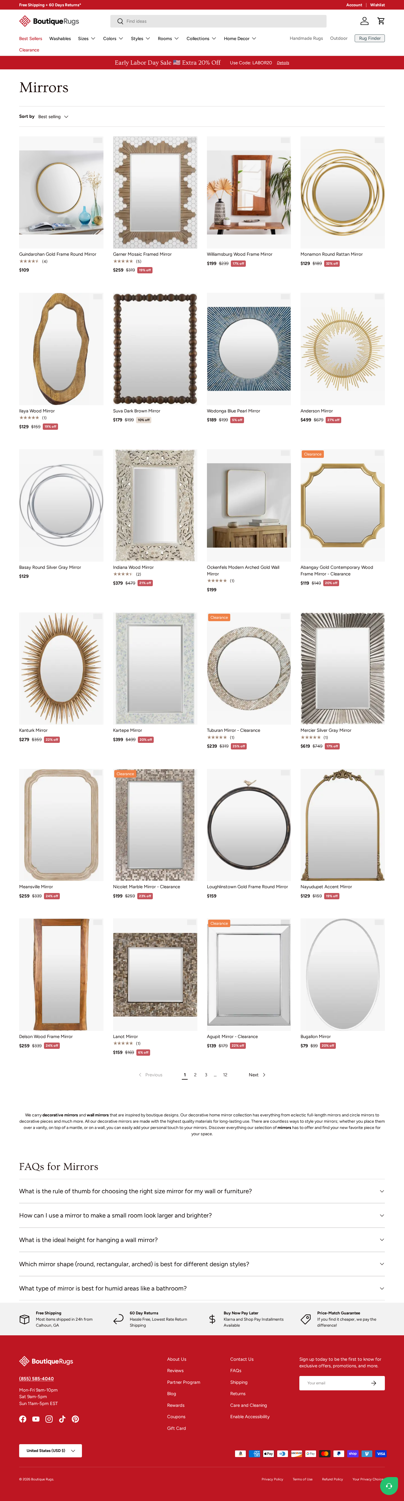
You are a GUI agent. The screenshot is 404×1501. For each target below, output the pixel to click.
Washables (60, 38)
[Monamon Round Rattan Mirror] (343, 192)
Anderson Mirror (317, 411)
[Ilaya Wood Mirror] (61, 349)
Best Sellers (30, 38)
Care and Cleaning (248, 1405)
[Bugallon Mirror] (343, 974)
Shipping (239, 1382)
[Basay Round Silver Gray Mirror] (61, 505)
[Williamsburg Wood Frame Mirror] (249, 192)
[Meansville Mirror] (61, 825)
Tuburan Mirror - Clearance (233, 730)
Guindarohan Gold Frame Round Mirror (57, 254)
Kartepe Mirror (127, 730)
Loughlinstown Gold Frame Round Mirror (247, 886)
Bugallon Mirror (316, 1036)
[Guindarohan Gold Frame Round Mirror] (61, 192)
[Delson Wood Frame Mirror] (61, 974)
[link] (150, 1074)
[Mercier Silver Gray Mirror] (343, 668)
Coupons (176, 1416)
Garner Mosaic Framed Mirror (142, 254)
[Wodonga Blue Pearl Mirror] (249, 349)
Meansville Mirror (36, 886)
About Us (176, 1359)
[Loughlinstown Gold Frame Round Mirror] (249, 825)
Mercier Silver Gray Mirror (326, 730)
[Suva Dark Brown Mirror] (155, 349)
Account (354, 4)
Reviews (175, 1370)
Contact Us (242, 1359)
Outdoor (338, 38)
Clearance (29, 50)
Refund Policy (332, 1479)
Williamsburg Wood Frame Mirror (239, 254)
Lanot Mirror (125, 1036)
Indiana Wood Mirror (133, 567)
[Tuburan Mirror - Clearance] (249, 668)
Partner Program (183, 1382)
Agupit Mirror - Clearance (232, 1036)
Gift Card (176, 1428)
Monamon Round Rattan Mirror (332, 254)
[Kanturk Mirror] (61, 668)
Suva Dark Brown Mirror (136, 411)
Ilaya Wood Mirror (37, 411)
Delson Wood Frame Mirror (46, 1036)
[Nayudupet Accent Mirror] (343, 825)
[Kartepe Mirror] (155, 668)
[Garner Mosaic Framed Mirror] (155, 192)
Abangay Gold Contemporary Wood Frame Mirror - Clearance (337, 571)
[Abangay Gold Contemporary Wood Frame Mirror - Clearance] (343, 505)
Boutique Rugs (42, 1479)
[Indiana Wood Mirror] (155, 505)
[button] (381, 21)
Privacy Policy (272, 1479)
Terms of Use (302, 1479)
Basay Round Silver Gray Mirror (50, 567)
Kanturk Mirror (33, 730)
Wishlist (377, 4)
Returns (238, 1393)
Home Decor (236, 38)
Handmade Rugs (306, 38)
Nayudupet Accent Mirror (326, 886)
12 (225, 1075)
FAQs (235, 1370)
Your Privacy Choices (369, 1479)
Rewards (176, 1405)
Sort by (27, 116)
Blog (171, 1393)
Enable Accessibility (250, 1416)
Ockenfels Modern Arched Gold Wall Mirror (243, 571)
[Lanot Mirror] (155, 974)
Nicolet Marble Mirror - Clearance (146, 886)
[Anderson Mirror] (343, 349)
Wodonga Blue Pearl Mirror (233, 411)
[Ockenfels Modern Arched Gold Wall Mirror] (249, 505)
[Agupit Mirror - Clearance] (249, 974)
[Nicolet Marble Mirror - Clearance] (155, 825)
